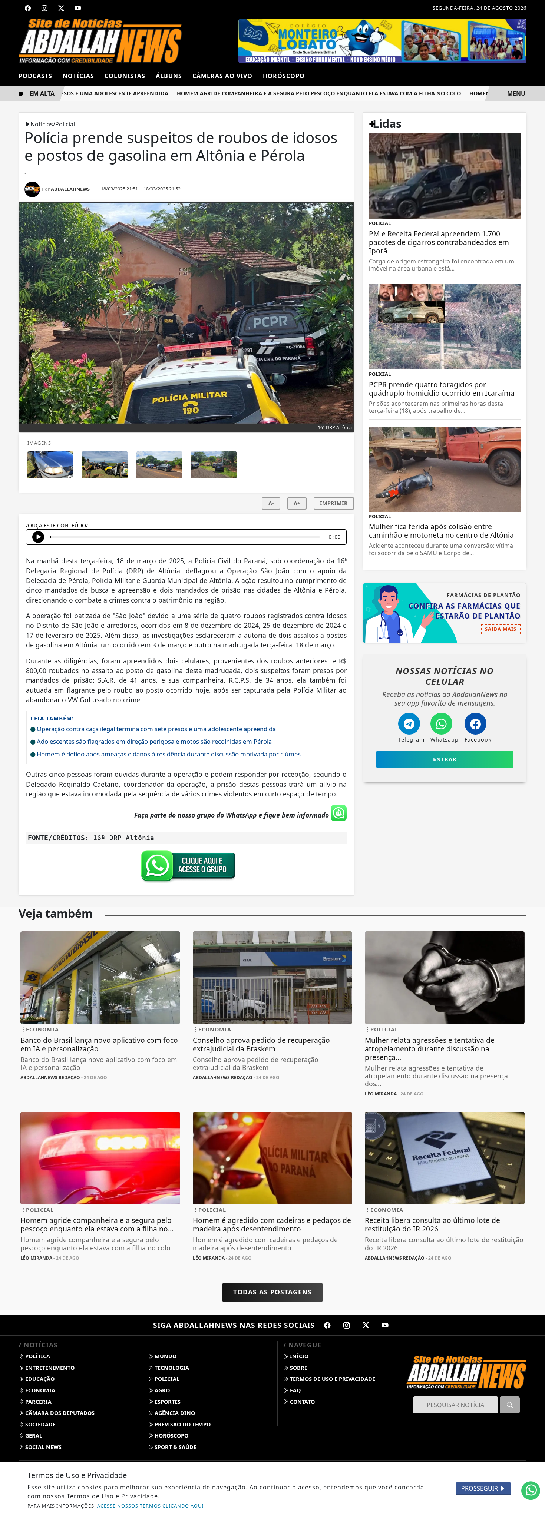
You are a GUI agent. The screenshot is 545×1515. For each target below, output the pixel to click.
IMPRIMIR (334, 503)
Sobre (297, 1367)
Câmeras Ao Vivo (222, 76)
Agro (161, 1390)
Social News (43, 1447)
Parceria (38, 1401)
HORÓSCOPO (284, 76)
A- (271, 503)
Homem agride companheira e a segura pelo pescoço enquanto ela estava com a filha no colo (295, 93)
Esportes (167, 1401)
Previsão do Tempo (182, 1424)
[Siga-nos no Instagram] (346, 1325)
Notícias (78, 76)
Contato (301, 1401)
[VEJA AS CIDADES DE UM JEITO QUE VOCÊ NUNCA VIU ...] (383, 40)
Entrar (445, 759)
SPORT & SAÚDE (174, 1447)
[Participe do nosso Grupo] (186, 867)
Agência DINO (174, 1412)
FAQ (294, 1390)
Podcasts (35, 76)
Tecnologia (171, 1367)
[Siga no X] (61, 8)
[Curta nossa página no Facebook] (327, 1325)
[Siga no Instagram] (44, 8)
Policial (166, 1378)
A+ (297, 503)
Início (298, 1356)
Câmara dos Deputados (59, 1412)
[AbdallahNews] (100, 40)
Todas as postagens (272, 1291)
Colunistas (125, 76)
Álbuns (169, 76)
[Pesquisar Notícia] (510, 1404)
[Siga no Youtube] (78, 8)
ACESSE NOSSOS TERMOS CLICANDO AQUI (150, 1505)
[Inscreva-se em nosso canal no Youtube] (385, 1325)
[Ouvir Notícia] (38, 537)
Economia (39, 1390)
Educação (39, 1378)
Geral (33, 1435)
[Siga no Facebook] (28, 8)
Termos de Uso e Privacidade (331, 1378)
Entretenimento (49, 1367)
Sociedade (40, 1424)
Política (37, 1356)
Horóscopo (170, 1435)
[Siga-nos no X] (366, 1325)
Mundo (164, 1356)
